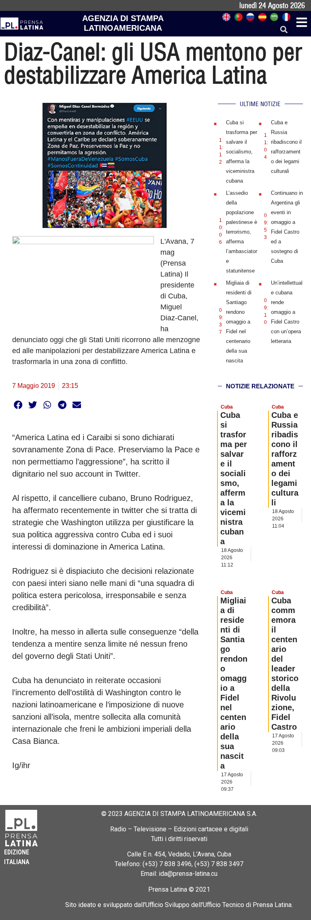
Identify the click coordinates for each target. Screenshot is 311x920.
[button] (284, 29)
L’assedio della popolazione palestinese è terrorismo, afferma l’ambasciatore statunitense (241, 232)
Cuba (227, 407)
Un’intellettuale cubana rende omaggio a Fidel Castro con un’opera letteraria (286, 312)
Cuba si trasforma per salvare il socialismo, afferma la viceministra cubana (241, 151)
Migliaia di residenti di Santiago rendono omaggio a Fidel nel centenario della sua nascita (238, 322)
